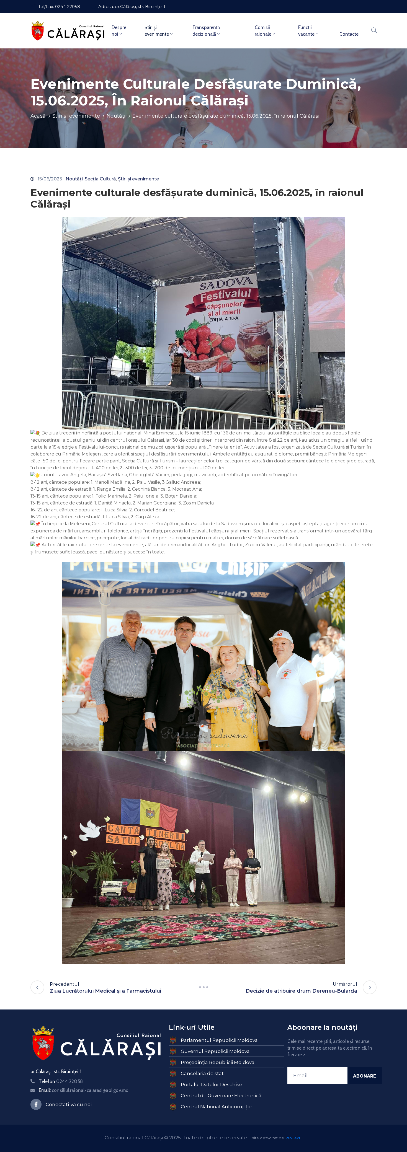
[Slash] (203, 987)
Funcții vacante (306, 31)
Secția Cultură (100, 179)
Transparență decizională (206, 31)
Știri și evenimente (157, 31)
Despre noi (119, 31)
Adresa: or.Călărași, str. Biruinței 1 (131, 6)
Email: (83, 1090)
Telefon (61, 1081)
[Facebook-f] (36, 1104)
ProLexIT (293, 1138)
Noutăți (116, 116)
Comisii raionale (263, 31)
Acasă (38, 116)
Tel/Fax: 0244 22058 (59, 6)
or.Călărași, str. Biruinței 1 (55, 1071)
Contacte (349, 34)
